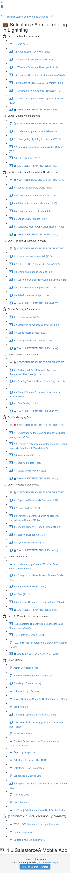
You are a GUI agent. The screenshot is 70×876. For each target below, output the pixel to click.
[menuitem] (2, 7)
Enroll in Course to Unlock (35, 866)
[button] (2, 3)
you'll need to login (48, 862)
